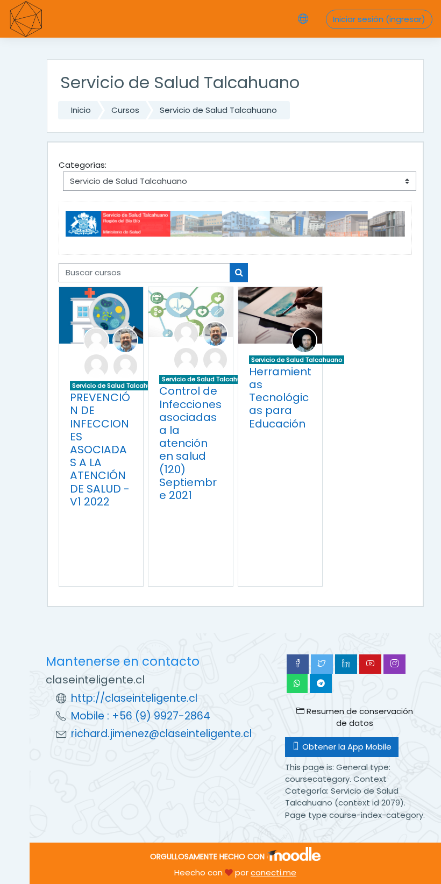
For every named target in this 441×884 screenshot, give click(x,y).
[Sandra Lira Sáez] (96, 365)
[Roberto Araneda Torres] (96, 339)
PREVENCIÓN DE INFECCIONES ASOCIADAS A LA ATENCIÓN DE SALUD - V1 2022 (100, 449)
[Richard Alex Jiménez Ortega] (304, 339)
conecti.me (273, 872)
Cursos (125, 110)
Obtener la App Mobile (346, 746)
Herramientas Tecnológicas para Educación (280, 397)
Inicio (81, 110)
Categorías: (82, 164)
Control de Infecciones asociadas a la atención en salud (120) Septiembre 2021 (190, 443)
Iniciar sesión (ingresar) (379, 19)
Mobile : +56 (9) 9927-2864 (140, 716)
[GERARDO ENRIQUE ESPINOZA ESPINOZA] (125, 339)
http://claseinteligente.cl (134, 698)
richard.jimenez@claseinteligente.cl (161, 733)
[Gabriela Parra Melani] (125, 365)
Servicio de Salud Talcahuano (218, 110)
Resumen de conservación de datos (358, 717)
